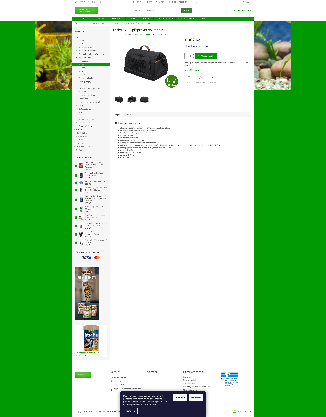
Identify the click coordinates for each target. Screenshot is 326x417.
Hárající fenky (84, 99)
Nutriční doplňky (85, 47)
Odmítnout (179, 397)
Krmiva (81, 40)
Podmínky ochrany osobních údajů (197, 387)
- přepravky (84, 61)
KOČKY (79, 129)
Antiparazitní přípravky (88, 50)
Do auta (82, 74)
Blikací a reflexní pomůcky (89, 88)
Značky (79, 150)
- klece (82, 68)
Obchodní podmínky (178, 2)
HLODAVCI (80, 140)
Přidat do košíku (207, 56)
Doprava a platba (155, 2)
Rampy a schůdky (86, 78)
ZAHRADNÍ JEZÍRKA (84, 147)
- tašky (82, 64)
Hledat (186, 10)
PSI (77, 37)
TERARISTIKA (82, 136)
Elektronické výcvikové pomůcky (92, 54)
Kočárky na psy (85, 81)
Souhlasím (196, 397)
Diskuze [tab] (128, 114)
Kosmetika (83, 92)
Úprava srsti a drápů (87, 95)
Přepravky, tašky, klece (88, 57)
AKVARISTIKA (82, 133)
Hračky (81, 112)
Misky (81, 105)
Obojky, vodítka (85, 122)
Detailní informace (191, 70)
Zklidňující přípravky (86, 126)
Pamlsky (82, 44)
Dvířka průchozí (85, 109)
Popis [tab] (117, 114)
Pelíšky (81, 116)
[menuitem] (76, 19)
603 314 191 (119, 381)
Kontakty (137, 2)
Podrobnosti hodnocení (144, 34)
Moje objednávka (190, 390)
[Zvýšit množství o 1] (193, 54)
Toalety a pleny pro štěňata (90, 102)
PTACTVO (80, 143)
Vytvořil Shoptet (244, 411)
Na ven (81, 85)
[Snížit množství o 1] (193, 57)
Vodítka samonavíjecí (87, 119)
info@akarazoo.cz (121, 377)
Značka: (161, 34)
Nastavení (130, 411)
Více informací (150, 404)
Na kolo (82, 71)
